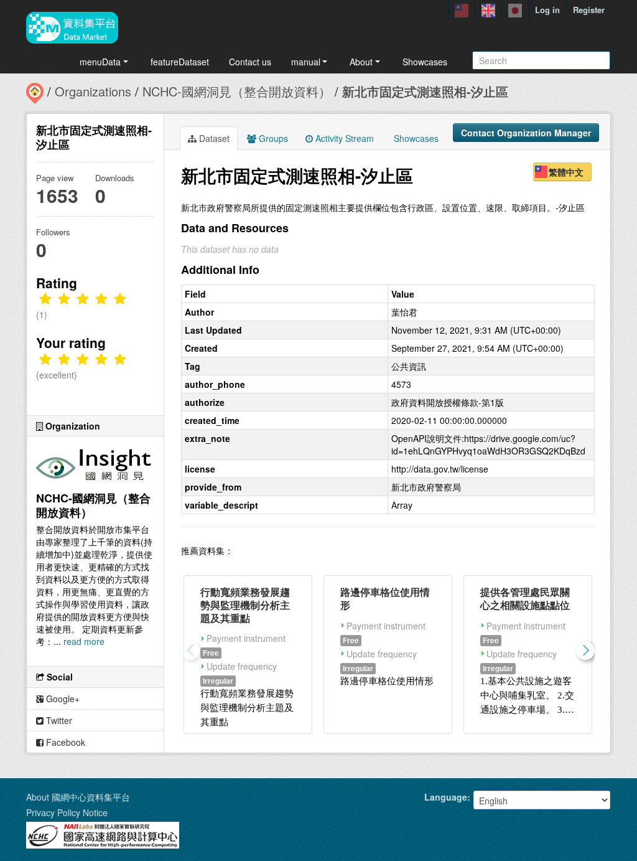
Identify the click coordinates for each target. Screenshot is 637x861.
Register (589, 10)
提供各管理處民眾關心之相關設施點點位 (525, 598)
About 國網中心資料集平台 (78, 797)
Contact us (250, 61)
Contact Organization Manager (526, 132)
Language (445, 797)
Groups (272, 138)
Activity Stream (343, 138)
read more (84, 641)
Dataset (213, 138)
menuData (100, 61)
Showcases (424, 61)
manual (305, 61)
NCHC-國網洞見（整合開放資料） (236, 91)
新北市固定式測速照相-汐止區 (425, 91)
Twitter (58, 720)
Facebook (64, 742)
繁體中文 (566, 172)
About (361, 61)
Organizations (93, 91)
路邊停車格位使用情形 (385, 598)
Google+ (62, 698)
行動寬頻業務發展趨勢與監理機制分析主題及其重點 (245, 605)
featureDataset (180, 61)
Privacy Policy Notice (67, 812)
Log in (547, 10)
